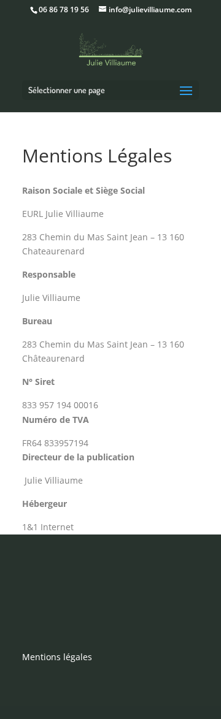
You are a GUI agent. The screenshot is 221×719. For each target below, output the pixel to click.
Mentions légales (57, 657)
